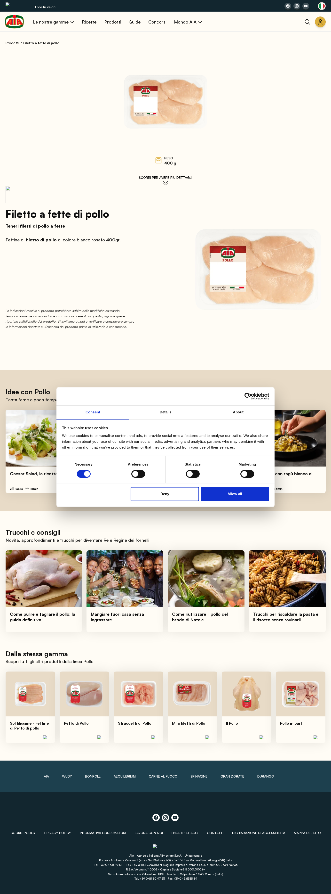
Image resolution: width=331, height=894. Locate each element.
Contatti (215, 833)
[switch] (138, 474)
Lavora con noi (149, 833)
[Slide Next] (316, 451)
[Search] (307, 21)
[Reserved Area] (320, 21)
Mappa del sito (307, 833)
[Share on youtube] (305, 6)
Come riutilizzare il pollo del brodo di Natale (200, 616)
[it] (322, 6)
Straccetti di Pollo (134, 723)
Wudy (67, 776)
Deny (164, 494)
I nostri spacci (185, 833)
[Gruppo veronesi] (165, 848)
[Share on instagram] (296, 6)
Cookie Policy (23, 833)
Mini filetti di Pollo (188, 723)
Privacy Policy (57, 833)
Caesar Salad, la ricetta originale (43, 473)
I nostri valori (45, 7)
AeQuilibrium (125, 776)
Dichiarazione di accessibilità (258, 833)
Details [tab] (166, 412)
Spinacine (198, 776)
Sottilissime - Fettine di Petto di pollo (29, 725)
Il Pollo (232, 723)
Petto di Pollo (76, 723)
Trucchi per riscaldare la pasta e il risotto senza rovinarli (285, 616)
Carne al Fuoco (163, 776)
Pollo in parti (291, 723)
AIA (46, 776)
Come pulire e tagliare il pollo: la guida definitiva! (42, 616)
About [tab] (238, 412)
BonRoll (93, 776)
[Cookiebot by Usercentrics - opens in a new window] (248, 396)
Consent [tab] (93, 412)
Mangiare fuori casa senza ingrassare (117, 616)
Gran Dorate (232, 776)
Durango (265, 776)
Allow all (235, 494)
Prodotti (12, 43)
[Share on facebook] (287, 6)
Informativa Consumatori (103, 833)
